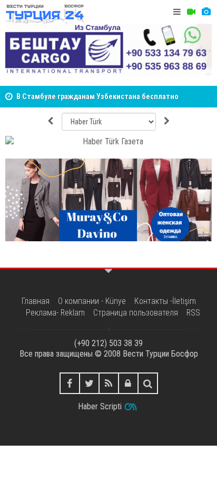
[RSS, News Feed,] (109, 383)
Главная (36, 301)
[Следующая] (167, 121)
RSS (193, 313)
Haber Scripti (100, 406)
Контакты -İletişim (165, 301)
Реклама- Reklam (55, 313)
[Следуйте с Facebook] (70, 383)
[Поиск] (147, 383)
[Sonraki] (108, 142)
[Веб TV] (191, 12)
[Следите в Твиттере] (89, 383)
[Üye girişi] (128, 383)
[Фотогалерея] (206, 12)
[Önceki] (50, 121)
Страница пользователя (135, 313)
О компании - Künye (92, 301)
